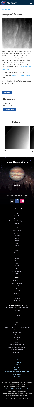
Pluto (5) (17, 300)
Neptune (17, 253)
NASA (2, 3)
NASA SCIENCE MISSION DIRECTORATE (17, 372)
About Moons (17, 280)
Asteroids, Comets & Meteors (17, 305)
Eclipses (17, 223)
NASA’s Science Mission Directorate (17, 388)
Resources (17, 330)
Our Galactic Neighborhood (10, 7)
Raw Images (6, 10)
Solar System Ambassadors (17, 347)
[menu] (31, 3)
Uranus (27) (17, 295)
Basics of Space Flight (17, 344)
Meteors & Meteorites (17, 313)
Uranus (17, 250)
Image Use (17, 369)
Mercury (17, 235)
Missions (17, 337)
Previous (3, 176)
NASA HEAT (17, 352)
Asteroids (17, 315)
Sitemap (17, 376)
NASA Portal (17, 374)
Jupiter (17, 185)
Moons (17, 278)
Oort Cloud (17, 218)
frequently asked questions (21, 75)
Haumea (17, 265)
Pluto (17, 258)
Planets (17, 227)
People (17, 335)
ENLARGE (7, 92)
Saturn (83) (17, 293)
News (17, 325)
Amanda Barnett (21, 391)
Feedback (17, 364)
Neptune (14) (17, 298)
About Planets (17, 230)
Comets (17, 318)
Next (30, 176)
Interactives (17, 342)
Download (10, 109)
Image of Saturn (10, 151)
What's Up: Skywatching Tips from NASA (17, 327)
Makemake (17, 263)
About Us (17, 360)
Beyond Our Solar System (17, 221)
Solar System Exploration (10, 3)
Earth (17, 240)
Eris (17, 268)
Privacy (17, 367)
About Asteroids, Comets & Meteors (17, 307)
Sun (17, 213)
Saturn (17, 248)
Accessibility (17, 379)
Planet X (17, 273)
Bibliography (17, 362)
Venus (17, 238)
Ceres (17, 260)
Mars (17, 243)
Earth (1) (17, 286)
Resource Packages (17, 349)
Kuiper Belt (17, 216)
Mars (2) (17, 288)
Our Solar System (17, 211)
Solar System (17, 208)
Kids (17, 340)
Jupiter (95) (17, 291)
